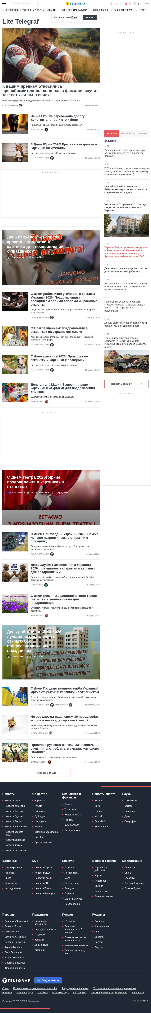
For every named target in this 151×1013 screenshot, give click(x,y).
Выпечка (99, 921)
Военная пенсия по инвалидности (75, 938)
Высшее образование (47, 832)
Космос (128, 806)
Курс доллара (71, 825)
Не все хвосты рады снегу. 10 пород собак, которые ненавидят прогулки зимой (65, 718)
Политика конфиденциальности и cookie (35, 988)
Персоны (8, 914)
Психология (11, 883)
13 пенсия (70, 921)
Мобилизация (132, 860)
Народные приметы (45, 929)
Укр (147, 3)
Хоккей (98, 816)
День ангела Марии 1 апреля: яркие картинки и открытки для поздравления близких (63, 388)
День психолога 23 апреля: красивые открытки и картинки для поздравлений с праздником (35, 244)
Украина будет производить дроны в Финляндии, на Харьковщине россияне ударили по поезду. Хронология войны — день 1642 (126, 252)
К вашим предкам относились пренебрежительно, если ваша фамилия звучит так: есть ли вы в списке (50, 90)
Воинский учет (132, 888)
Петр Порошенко (14, 952)
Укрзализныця (72, 830)
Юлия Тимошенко (14, 957)
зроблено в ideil (141, 1001)
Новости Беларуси (45, 893)
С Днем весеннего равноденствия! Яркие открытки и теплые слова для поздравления (64, 599)
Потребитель (71, 873)
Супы (98, 931)
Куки (74, 17)
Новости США (42, 873)
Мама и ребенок (13, 867)
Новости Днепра (14, 811)
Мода (67, 878)
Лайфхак (69, 893)
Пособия (39, 837)
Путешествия (71, 883)
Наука (126, 794)
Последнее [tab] (111, 133)
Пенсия (67, 914)
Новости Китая (43, 888)
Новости (8, 794)
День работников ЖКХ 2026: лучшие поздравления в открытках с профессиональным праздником (35, 641)
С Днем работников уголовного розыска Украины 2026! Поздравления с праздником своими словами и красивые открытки (64, 299)
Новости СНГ (42, 883)
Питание (9, 873)
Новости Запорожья (16, 826)
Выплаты (40, 811)
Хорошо (90, 17)
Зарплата (40, 800)
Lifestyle (68, 860)
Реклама (7, 992)
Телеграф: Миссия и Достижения (109, 992)
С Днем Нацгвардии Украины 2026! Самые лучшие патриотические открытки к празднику (64, 537)
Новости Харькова (15, 806)
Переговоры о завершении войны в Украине (30, 10)
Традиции (40, 934)
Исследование (13, 888)
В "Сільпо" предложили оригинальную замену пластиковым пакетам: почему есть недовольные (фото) (126, 171)
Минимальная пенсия (76, 945)
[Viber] (116, 3)
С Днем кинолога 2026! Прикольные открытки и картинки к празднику (59, 358)
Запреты (39, 939)
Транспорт (70, 809)
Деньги (68, 804)
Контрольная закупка (74, 10)
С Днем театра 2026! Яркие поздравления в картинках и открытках (35, 482)
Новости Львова (14, 821)
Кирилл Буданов (13, 947)
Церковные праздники (41, 922)
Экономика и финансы (71, 795)
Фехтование (101, 826)
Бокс (97, 806)
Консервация (102, 926)
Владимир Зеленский (16, 921)
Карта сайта (79, 992)
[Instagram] (134, 3)
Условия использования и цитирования (114, 988)
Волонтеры (101, 891)
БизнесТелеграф (123, 10)
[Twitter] (130, 3)
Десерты (99, 937)
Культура (69, 888)
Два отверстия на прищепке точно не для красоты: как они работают (125, 270)
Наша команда (60, 992)
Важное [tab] (143, 133)
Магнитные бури (73, 899)
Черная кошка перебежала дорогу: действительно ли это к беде (58, 118)
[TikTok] (139, 3)
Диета (8, 878)
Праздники (40, 914)
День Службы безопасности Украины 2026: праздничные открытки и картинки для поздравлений (63, 568)
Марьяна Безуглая (15, 962)
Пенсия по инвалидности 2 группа (73, 929)
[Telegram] (121, 3)
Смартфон (130, 821)
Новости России (43, 878)
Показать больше (46, 773)
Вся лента (110, 141)
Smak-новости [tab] (128, 133)
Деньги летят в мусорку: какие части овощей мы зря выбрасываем (125, 324)
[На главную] (75, 3)
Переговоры (101, 881)
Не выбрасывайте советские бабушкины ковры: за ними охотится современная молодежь (125, 189)
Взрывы (99, 875)
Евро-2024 (100, 821)
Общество (39, 794)
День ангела (41, 945)
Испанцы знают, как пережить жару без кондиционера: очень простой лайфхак (124, 153)
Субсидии (40, 816)
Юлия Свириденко (15, 968)
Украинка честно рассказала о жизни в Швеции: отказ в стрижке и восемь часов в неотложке (125, 286)
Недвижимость (72, 814)
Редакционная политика (75, 988)
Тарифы (68, 820)
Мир (35, 860)
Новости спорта (103, 794)
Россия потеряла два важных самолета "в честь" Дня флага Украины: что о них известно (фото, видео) (125, 342)
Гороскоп (69, 867)
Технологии (130, 800)
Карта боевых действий (102, 869)
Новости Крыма (13, 845)
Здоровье (9, 860)
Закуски (99, 947)
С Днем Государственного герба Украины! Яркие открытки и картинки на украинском (65, 690)
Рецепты (98, 914)
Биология (129, 811)
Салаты (99, 942)
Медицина (40, 821)
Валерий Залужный (15, 942)
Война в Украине (104, 860)
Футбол (98, 800)
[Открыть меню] (4, 3)
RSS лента (138, 992)
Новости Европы (44, 867)
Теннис (98, 811)
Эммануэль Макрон (15, 937)
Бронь (127, 873)
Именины (40, 950)
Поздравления (72, 904)
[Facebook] (112, 3)
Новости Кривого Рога (14, 833)
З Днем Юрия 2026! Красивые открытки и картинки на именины (64, 146)
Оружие (99, 886)
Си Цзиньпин (12, 931)
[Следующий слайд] (148, 10)
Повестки (129, 867)
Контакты (42, 992)
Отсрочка (129, 878)
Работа (38, 806)
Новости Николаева (16, 850)
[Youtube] (126, 3)
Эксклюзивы (100, 10)
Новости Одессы (14, 816)
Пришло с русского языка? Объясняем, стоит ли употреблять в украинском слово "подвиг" (65, 748)
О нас (5, 988)
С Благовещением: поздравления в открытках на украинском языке (59, 330)
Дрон (127, 816)
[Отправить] (37, 3)
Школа (38, 826)
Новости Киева (13, 800)
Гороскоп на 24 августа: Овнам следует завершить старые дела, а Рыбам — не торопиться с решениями (124, 306)
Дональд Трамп (13, 926)
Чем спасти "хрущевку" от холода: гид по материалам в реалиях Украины (125, 207)
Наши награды (25, 992)
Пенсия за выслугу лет (74, 952)
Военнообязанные (134, 883)
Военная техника (104, 896)
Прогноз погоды (43, 842)
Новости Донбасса (15, 840)
